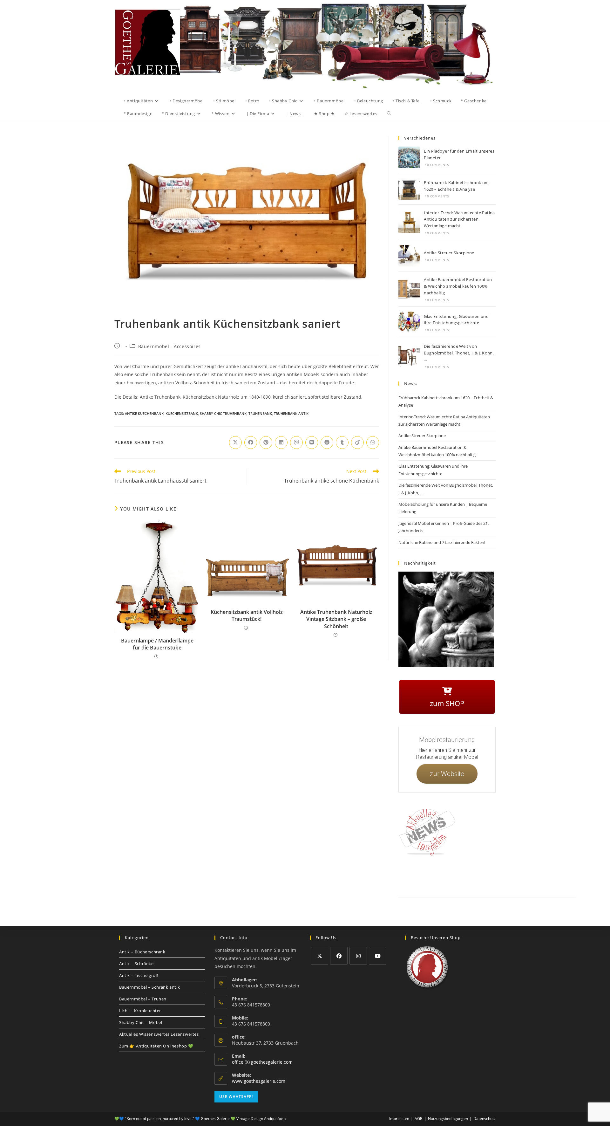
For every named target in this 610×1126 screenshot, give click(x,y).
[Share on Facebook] (250, 442)
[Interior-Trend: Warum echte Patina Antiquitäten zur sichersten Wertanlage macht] (409, 222)
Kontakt (427, 875)
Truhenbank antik (291, 413)
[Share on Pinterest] (266, 442)
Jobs (503, 875)
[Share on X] (235, 442)
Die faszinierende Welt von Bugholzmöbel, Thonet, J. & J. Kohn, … (459, 352)
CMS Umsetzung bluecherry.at (562, 883)
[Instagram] (358, 956)
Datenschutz (471, 875)
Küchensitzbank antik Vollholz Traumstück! (247, 615)
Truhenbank (260, 413)
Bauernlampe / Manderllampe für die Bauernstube (157, 644)
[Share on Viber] (296, 442)
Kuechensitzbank (182, 413)
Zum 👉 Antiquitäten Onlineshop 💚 (156, 1046)
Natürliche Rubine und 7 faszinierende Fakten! (441, 542)
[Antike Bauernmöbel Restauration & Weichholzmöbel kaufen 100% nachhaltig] (409, 289)
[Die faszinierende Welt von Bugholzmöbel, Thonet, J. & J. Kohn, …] (409, 356)
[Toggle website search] (389, 113)
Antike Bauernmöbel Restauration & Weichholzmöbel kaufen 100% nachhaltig (458, 286)
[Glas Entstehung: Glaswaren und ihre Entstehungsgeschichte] (409, 322)
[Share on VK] (311, 442)
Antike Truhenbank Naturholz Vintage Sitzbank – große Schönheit (336, 619)
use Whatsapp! (236, 1096)
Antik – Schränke (136, 963)
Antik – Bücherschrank (142, 952)
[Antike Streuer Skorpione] (409, 255)
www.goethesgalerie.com (258, 1081)
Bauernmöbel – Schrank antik (149, 987)
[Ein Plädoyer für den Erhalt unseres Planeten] (409, 157)
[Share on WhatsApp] (372, 442)
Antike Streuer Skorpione (449, 253)
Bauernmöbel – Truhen (142, 999)
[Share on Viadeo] (357, 442)
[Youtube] (377, 956)
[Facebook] (339, 956)
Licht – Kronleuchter (140, 1010)
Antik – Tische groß (138, 975)
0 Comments (438, 164)
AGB (490, 875)
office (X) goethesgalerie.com (262, 1062)
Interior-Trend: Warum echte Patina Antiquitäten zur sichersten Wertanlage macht (459, 219)
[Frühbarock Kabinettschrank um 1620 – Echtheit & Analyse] (409, 189)
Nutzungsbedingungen (529, 875)
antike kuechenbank (144, 413)
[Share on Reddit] (327, 442)
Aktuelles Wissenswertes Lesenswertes (159, 1034)
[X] (319, 956)
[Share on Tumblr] (342, 442)
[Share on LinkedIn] (281, 442)
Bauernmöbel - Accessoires (169, 346)
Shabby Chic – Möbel (140, 1022)
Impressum (448, 875)
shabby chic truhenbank (223, 413)
